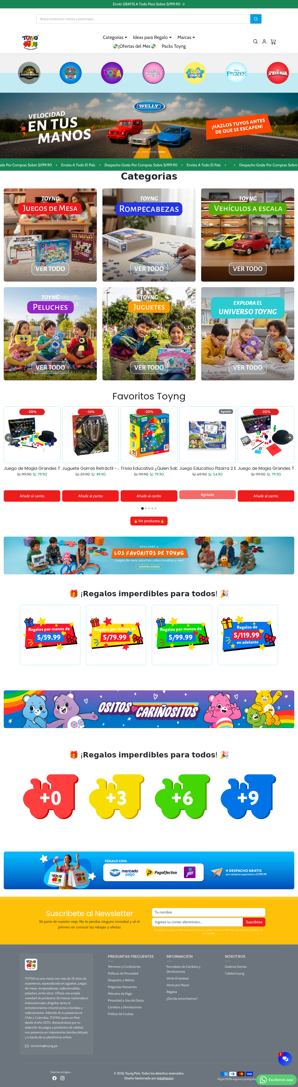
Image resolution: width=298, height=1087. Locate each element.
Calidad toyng (234, 973)
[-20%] (266, 460)
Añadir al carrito (32, 496)
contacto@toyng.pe (44, 1046)
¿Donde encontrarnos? (182, 998)
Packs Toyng (174, 46)
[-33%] (32, 460)
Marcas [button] (184, 37)
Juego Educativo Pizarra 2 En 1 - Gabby (90, 468)
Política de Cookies (121, 1014)
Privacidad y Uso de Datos (126, 1000)
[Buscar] (255, 19)
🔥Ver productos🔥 (149, 521)
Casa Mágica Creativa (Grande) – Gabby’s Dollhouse (149, 468)
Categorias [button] (113, 37)
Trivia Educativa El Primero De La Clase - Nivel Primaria (266, 468)
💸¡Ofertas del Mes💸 (134, 46)
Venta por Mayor (177, 985)
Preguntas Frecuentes (122, 987)
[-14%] (149, 460)
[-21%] (207, 460)
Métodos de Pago (120, 994)
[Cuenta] (264, 41)
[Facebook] (54, 1078)
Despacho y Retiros (121, 980)
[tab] (142, 508)
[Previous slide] (9, 437)
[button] (255, 41)
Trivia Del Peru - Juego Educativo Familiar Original (32, 468)
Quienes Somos (236, 966)
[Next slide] (289, 437)
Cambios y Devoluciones (125, 1007)
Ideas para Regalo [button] (150, 37)
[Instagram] (62, 1078)
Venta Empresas (177, 978)
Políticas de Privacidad (123, 973)
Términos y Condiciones (124, 966)
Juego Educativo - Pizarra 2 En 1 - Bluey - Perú (207, 468)
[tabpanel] (149, 465)
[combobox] (143, 19)
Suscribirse (254, 922)
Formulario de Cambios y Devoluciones (183, 969)
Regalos (171, 992)
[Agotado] (90, 460)
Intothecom (165, 1078)
